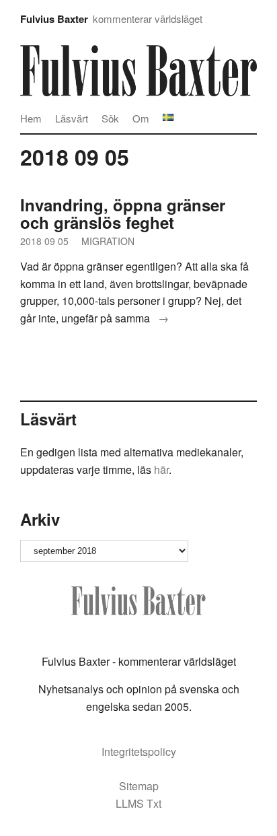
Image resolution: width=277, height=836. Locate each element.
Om (140, 118)
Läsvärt (71, 118)
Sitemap (139, 786)
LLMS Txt (138, 803)
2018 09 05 (44, 241)
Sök (110, 118)
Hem (31, 118)
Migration (107, 241)
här (161, 469)
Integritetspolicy (139, 751)
